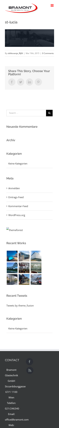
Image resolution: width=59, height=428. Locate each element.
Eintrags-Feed (16, 197)
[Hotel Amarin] (12, 268)
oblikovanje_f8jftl (15, 53)
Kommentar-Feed (18, 206)
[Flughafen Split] (24, 268)
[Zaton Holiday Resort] (36, 268)
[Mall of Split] (24, 279)
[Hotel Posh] (12, 256)
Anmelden (14, 188)
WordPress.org (16, 215)
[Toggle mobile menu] (52, 5)
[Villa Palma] (24, 256)
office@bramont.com (17, 419)
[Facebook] (29, 361)
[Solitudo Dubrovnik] (36, 256)
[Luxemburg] (36, 279)
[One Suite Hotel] (12, 279)
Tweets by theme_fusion (20, 305)
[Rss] (29, 370)
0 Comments (48, 53)
